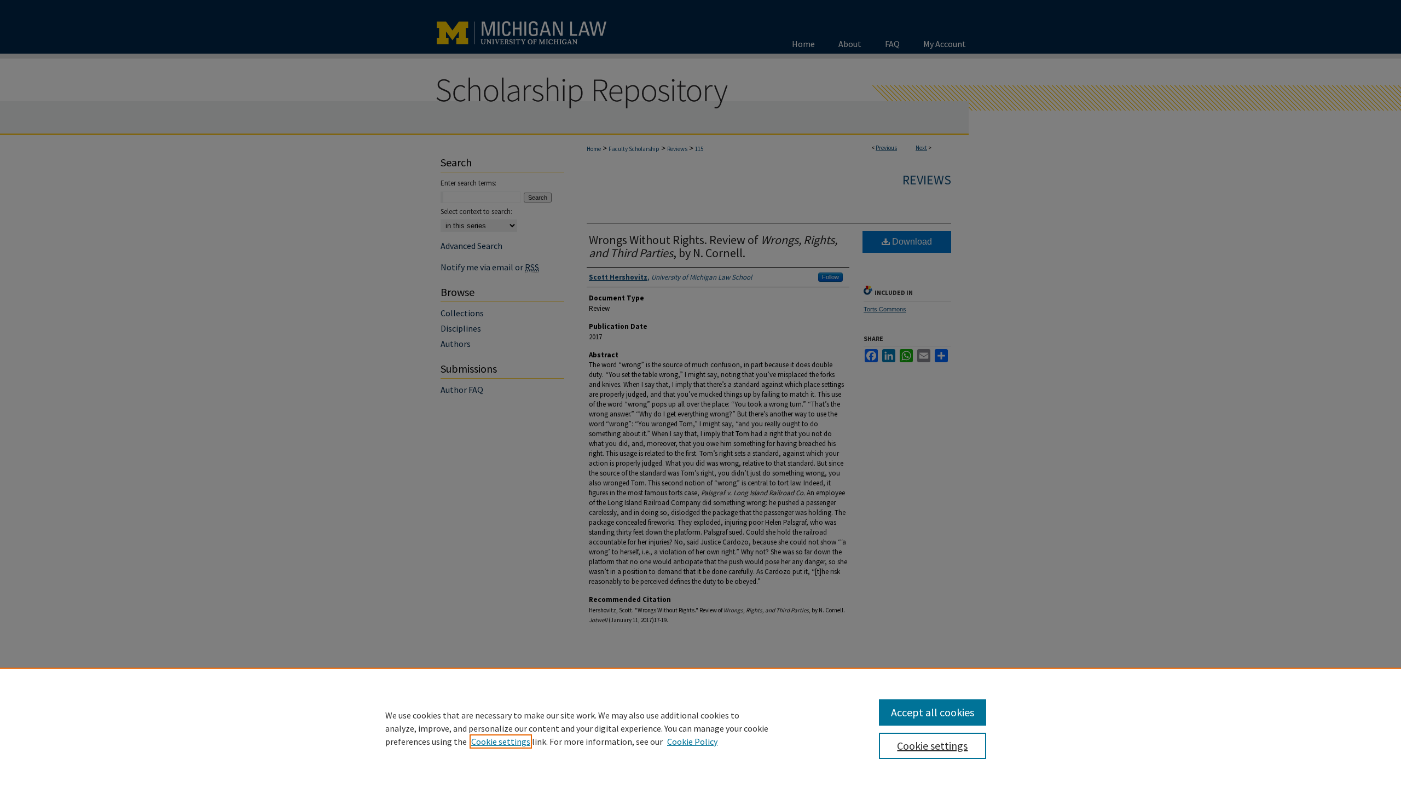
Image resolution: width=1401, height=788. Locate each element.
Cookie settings (500, 741)
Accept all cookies (932, 712)
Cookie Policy (692, 741)
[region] (700, 728)
